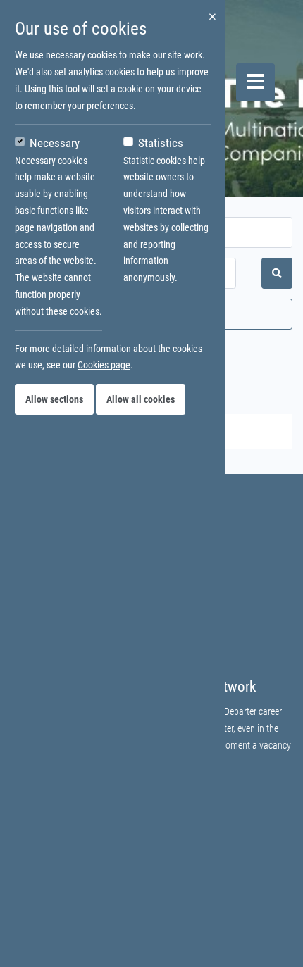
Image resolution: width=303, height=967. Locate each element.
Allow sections (54, 399)
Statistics (160, 143)
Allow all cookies (140, 399)
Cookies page (104, 364)
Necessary (55, 143)
